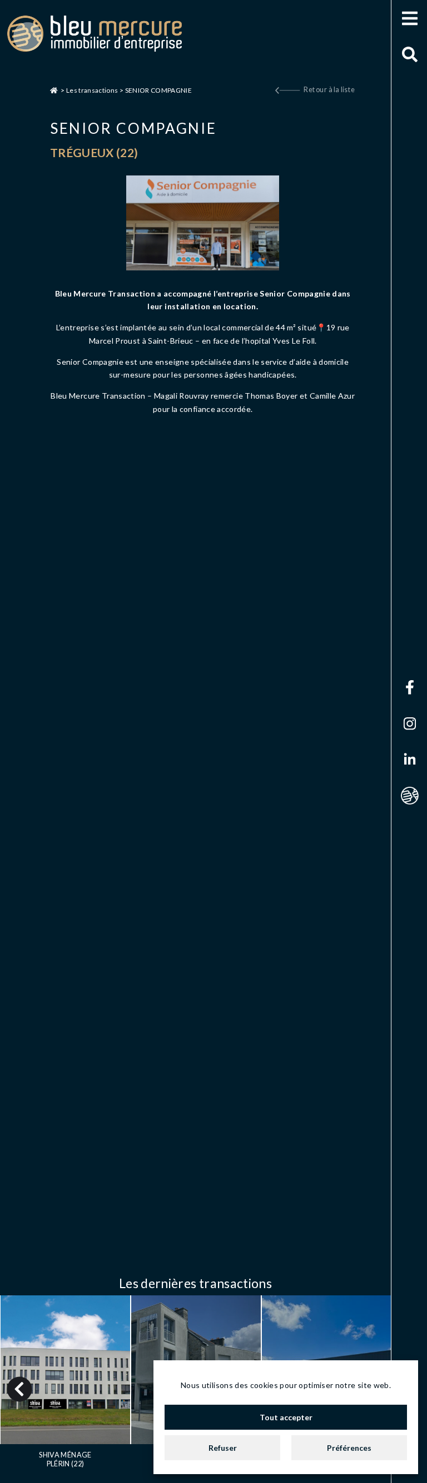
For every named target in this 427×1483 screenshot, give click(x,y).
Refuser (222, 1447)
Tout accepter (286, 1417)
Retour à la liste (329, 90)
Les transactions (92, 90)
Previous (19, 1388)
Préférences (349, 1447)
